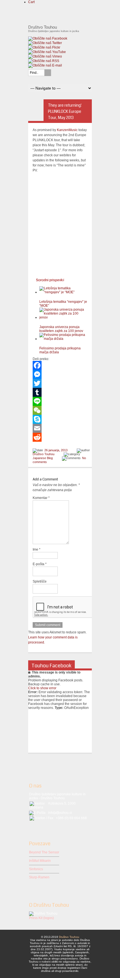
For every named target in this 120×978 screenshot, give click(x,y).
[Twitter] (60, 383)
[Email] (60, 428)
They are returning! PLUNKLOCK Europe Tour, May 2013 (64, 111)
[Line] (60, 401)
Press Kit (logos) (41, 918)
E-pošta (40, 564)
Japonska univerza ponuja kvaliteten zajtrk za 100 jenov (61, 329)
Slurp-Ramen (39, 877)
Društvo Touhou (43, 454)
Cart (31, 2)
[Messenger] (60, 374)
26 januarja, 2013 (56, 450)
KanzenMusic (67, 130)
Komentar (41, 498)
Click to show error (42, 688)
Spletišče (40, 581)
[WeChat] (60, 410)
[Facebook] (60, 365)
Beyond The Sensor (44, 852)
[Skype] (60, 419)
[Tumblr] (60, 392)
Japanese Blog (43, 458)
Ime (36, 549)
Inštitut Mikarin (40, 861)
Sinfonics (36, 869)
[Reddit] (60, 437)
